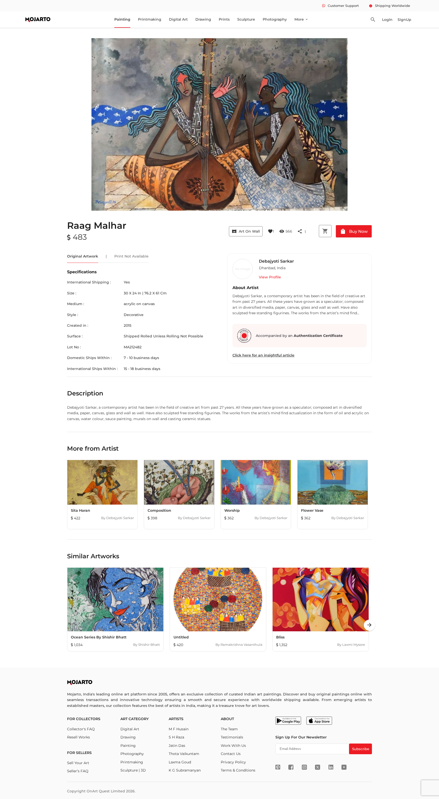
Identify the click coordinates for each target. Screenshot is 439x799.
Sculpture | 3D (133, 770)
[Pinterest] (277, 767)
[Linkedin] (330, 767)
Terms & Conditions (238, 770)
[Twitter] (317, 767)
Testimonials (232, 737)
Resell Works (78, 737)
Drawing (203, 19)
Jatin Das (177, 745)
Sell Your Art (78, 763)
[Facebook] (290, 767)
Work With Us (233, 745)
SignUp (404, 19)
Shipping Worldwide (389, 6)
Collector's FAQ (81, 729)
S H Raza (176, 737)
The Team (229, 729)
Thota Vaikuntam (184, 753)
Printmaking (149, 19)
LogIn (387, 19)
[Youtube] (344, 767)
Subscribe (360, 749)
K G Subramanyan (185, 770)
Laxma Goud (180, 762)
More (301, 19)
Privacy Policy (233, 762)
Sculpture (246, 19)
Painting (122, 19)
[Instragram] (304, 767)
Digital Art (178, 19)
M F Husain (179, 729)
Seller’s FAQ (77, 771)
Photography (275, 19)
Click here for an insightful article (263, 355)
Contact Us (231, 753)
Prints (224, 19)
